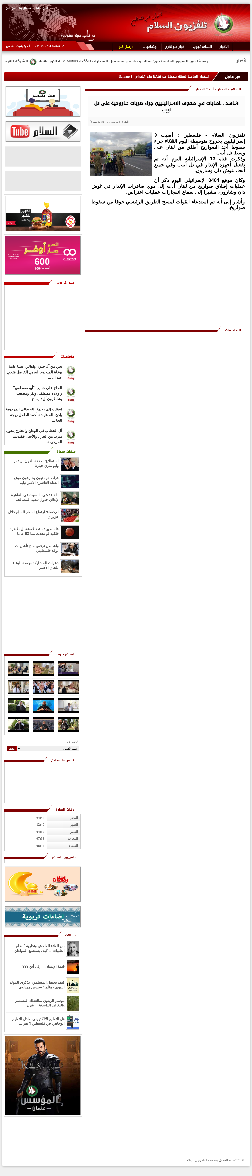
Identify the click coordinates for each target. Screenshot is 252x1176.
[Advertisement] (209, 246)
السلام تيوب (66, 654)
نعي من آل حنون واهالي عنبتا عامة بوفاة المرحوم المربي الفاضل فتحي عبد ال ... (34, 371)
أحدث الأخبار (204, 89)
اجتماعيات (68, 356)
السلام (236, 89)
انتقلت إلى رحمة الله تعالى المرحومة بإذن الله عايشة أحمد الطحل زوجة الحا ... (33, 414)
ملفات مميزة (66, 451)
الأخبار (222, 89)
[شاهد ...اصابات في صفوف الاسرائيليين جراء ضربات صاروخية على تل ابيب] (121, 175)
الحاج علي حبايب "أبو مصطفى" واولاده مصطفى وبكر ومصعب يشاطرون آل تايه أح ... (37, 393)
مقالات (70, 935)
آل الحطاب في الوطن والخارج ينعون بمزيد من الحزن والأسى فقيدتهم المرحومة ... (34, 436)
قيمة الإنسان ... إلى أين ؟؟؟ (43, 966)
